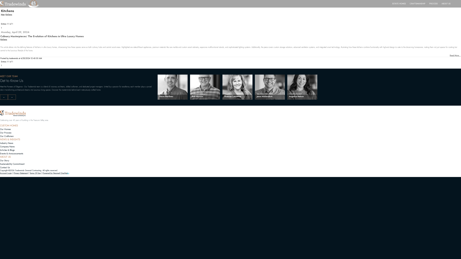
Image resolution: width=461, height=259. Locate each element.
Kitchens (8, 14)
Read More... (455, 55)
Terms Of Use (35, 173)
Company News (7, 146)
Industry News (6, 143)
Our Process (5, 132)
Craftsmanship (417, 4)
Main (3, 14)
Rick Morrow (197, 96)
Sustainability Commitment (12, 164)
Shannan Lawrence (232, 96)
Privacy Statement (21, 173)
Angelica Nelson (296, 96)
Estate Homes (399, 4)
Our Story (4, 160)
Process (433, 4)
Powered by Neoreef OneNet (54, 173)
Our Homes (5, 129)
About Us (446, 4)
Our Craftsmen (7, 136)
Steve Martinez (166, 96)
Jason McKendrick (265, 96)
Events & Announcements (11, 153)
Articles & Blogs (7, 150)
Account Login (6, 173)
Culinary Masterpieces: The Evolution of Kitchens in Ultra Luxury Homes (42, 36)
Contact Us (5, 167)
